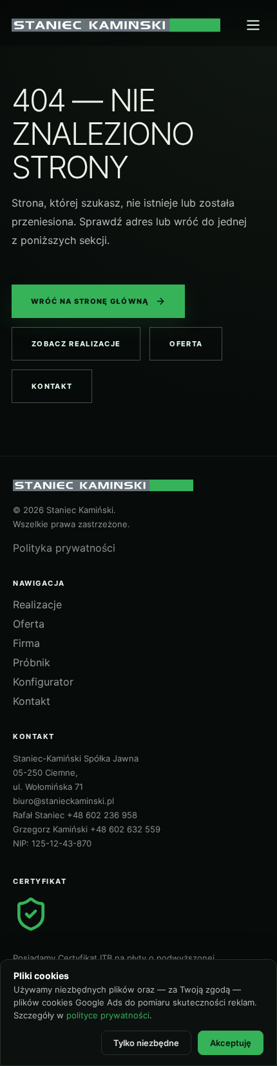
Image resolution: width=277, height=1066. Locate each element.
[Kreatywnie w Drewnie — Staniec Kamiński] (116, 25)
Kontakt (52, 386)
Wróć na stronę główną (90, 301)
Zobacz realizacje (76, 343)
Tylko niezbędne (146, 1043)
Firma (26, 643)
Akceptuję (230, 1043)
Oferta (185, 343)
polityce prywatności (107, 1015)
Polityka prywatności (64, 547)
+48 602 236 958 (102, 815)
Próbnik (31, 662)
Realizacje (37, 604)
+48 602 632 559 (125, 829)
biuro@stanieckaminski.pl (63, 801)
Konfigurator (43, 681)
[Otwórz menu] (253, 25)
